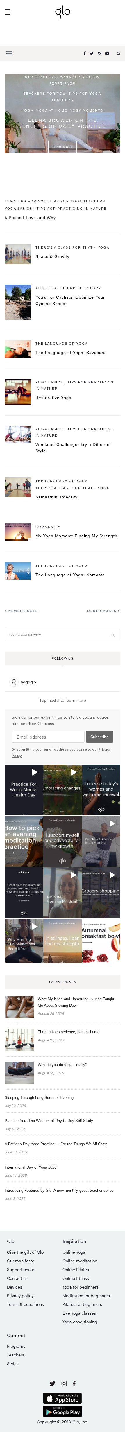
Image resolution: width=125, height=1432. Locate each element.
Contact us (17, 1278)
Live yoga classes (79, 1313)
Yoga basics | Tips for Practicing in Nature (56, 208)
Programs (16, 1346)
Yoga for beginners (81, 1286)
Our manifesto (20, 1260)
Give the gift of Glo (25, 1252)
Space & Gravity (52, 256)
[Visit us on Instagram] (64, 1384)
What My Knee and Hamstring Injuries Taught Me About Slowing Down (76, 1002)
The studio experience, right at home (68, 1032)
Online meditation (80, 1260)
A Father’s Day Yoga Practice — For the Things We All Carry (56, 1144)
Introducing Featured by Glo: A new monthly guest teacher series (59, 1190)
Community (47, 527)
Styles (13, 1363)
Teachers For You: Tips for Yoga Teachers (62, 97)
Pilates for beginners (82, 1304)
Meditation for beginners (86, 1295)
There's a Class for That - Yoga (72, 247)
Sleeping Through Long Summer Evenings (40, 1097)
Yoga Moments (86, 110)
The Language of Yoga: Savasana (71, 352)
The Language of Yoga (61, 343)
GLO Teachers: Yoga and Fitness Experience (62, 80)
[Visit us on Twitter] (53, 1384)
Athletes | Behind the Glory (68, 288)
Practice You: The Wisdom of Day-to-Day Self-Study (49, 1121)
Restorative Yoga (53, 397)
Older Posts (102, 611)
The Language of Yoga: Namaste (70, 575)
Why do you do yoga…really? (62, 1065)
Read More (63, 147)
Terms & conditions (25, 1304)
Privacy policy (20, 1295)
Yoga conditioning (80, 1321)
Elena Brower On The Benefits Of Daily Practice (62, 123)
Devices (14, 1286)
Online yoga (74, 1252)
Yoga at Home (51, 110)
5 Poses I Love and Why (30, 217)
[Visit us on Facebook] (74, 1384)
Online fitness (76, 1278)
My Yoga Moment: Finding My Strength (76, 536)
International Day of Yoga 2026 (30, 1167)
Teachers (15, 1354)
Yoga (27, 110)
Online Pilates (76, 1269)
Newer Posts (22, 611)
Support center (21, 1269)
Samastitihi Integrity (56, 497)
